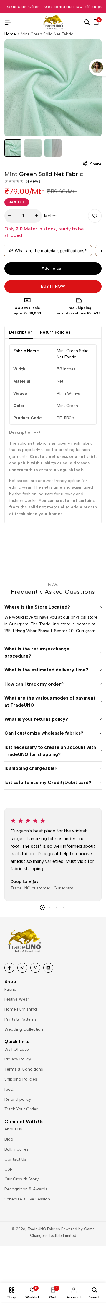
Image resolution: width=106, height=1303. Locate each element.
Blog (8, 1139)
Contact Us (15, 1159)
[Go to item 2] (49, 907)
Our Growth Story (21, 1179)
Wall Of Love (16, 1049)
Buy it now (53, 286)
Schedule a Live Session (27, 1199)
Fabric (10, 989)
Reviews (32, 181)
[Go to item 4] (63, 907)
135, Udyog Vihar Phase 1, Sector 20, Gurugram (49, 630)
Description (21, 332)
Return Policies (55, 332)
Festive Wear (16, 999)
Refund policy (17, 1099)
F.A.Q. (9, 1089)
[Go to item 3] (56, 907)
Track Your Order (21, 1109)
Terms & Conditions (23, 1069)
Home (10, 34)
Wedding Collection (23, 1029)
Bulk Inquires (16, 1149)
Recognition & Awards (25, 1189)
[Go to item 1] (42, 907)
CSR (8, 1169)
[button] (95, 216)
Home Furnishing (20, 1009)
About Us (13, 1129)
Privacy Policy (17, 1059)
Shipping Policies (20, 1079)
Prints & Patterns (20, 1019)
